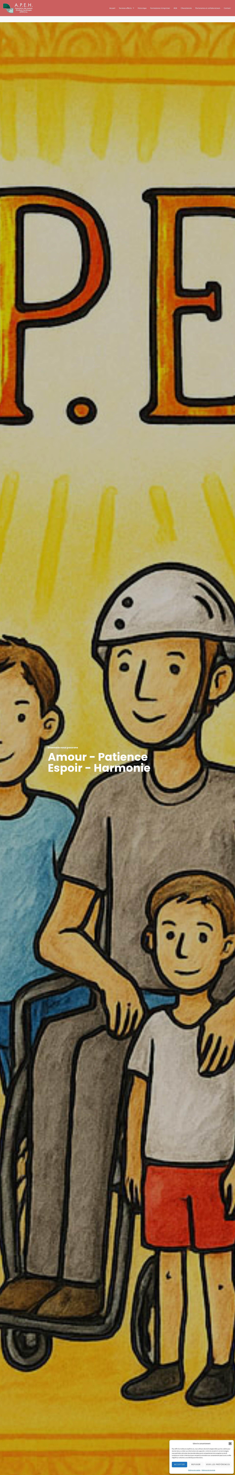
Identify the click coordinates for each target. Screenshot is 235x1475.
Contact (227, 8)
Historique (142, 8)
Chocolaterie (186, 8)
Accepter (179, 1464)
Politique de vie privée (208, 1470)
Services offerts (125, 8)
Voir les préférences (218, 1464)
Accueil (112, 8)
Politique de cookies (194, 1470)
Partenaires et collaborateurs (207, 8)
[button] (230, 1443)
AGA (175, 8)
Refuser (195, 1464)
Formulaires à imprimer (160, 8)
